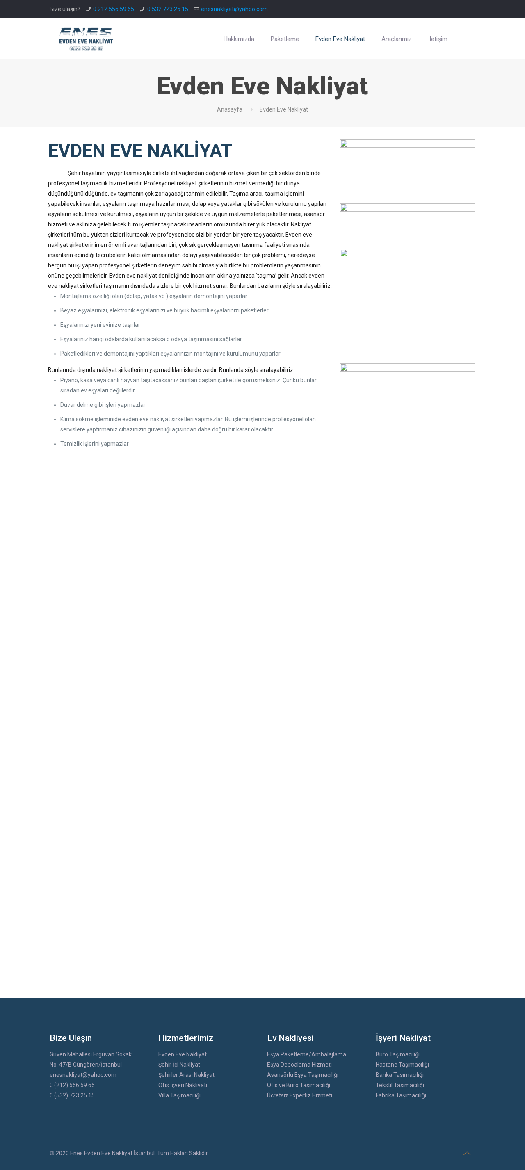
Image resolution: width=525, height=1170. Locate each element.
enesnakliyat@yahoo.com (234, 9)
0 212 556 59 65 (113, 9)
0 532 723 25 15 (167, 9)
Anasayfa (229, 109)
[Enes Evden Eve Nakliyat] (86, 38)
